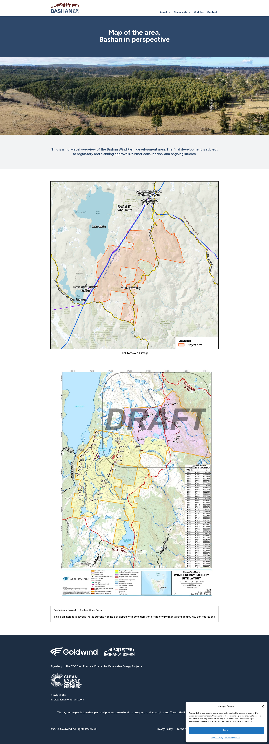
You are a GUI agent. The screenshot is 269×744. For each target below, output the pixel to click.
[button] (262, 706)
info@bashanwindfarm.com (67, 699)
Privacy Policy (164, 728)
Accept (226, 730)
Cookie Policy (217, 738)
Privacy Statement (232, 738)
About (163, 12)
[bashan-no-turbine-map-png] (134, 348)
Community (180, 12)
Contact (212, 12)
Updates (199, 12)
